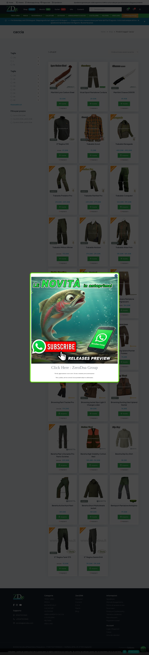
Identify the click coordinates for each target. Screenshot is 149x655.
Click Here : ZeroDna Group (74, 367)
